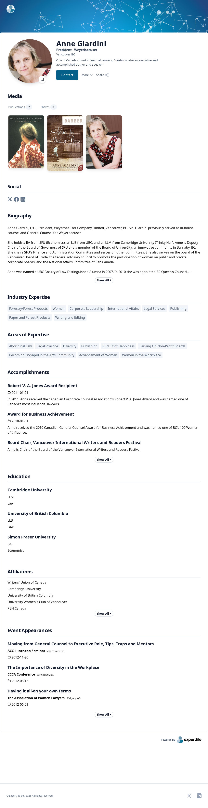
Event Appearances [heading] (30, 630)
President (76, 50)
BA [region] (10, 544)
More (85, 75)
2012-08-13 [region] (20, 681)
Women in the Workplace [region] (141, 355)
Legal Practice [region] (47, 346)
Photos (47, 107)
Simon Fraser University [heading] (32, 537)
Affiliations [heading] (20, 571)
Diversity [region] (69, 346)
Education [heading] (19, 476)
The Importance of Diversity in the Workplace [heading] (53, 667)
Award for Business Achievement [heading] (41, 414)
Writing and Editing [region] (70, 317)
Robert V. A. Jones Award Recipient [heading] (42, 385)
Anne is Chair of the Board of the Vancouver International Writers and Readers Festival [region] (74, 449)
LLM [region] (11, 497)
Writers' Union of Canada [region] (27, 582)
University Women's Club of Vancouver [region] (37, 602)
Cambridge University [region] (24, 589)
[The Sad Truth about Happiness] (26, 141)
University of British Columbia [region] (30, 595)
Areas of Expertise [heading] (28, 334)
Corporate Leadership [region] (86, 308)
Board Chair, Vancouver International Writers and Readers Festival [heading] (75, 442)
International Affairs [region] (123, 308)
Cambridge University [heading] (30, 490)
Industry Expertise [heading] (29, 297)
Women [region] (59, 308)
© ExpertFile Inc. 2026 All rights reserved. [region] (29, 795)
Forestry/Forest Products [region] (28, 308)
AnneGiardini (81, 43)
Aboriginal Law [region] (20, 346)
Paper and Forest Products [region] (29, 317)
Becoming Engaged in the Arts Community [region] (41, 355)
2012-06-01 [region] (20, 704)
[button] (10, 199)
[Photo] (104, 142)
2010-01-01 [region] (20, 421)
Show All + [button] (104, 280)
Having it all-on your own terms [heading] (39, 691)
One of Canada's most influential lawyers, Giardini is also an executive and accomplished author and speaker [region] (107, 62)
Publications (19, 107)
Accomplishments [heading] (28, 372)
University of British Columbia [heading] (38, 513)
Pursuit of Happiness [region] (118, 346)
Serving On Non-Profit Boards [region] (162, 346)
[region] (107, 54)
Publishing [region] (178, 308)
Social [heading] (14, 186)
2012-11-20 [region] (20, 657)
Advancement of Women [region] (98, 355)
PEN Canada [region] (17, 608)
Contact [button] (67, 75)
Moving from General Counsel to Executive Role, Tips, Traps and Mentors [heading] (81, 644)
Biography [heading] (20, 215)
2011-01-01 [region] (20, 392)
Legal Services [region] (154, 308)
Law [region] (11, 503)
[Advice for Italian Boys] (65, 143)
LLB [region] (10, 520)
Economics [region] (16, 550)
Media (15, 96)
